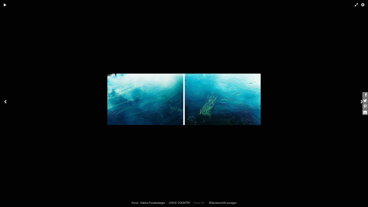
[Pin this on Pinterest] (365, 106)
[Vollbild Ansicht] (354, 5)
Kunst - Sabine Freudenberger (148, 203)
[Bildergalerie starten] (5, 5)
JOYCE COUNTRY (179, 203)
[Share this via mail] (365, 112)
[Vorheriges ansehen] (6, 104)
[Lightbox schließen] (363, 5)
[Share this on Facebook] (365, 95)
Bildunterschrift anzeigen (223, 203)
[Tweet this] (365, 101)
